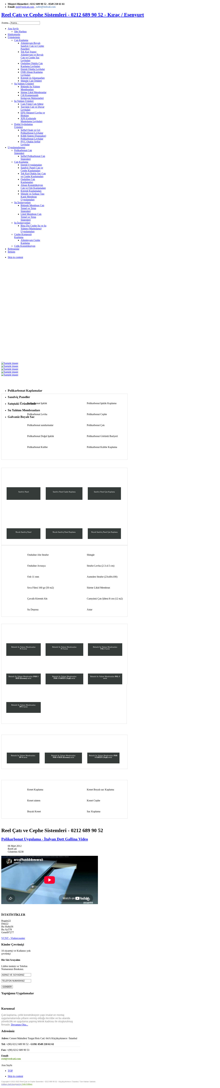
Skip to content (15, 257)
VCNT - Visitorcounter (13, 938)
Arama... (5, 22)
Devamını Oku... (19, 1024)
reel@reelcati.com (25, 6)
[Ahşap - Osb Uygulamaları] (9, 363)
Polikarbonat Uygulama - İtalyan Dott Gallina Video (44, 839)
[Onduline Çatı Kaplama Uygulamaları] (9, 366)
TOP (10, 1070)
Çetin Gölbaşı (27, 1084)
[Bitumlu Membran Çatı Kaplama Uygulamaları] (9, 372)
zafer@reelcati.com (46, 6)
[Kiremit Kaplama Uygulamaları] (9, 369)
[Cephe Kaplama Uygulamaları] (9, 374)
